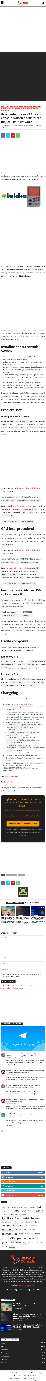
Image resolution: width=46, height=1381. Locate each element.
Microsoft (29, 106)
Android (31, 1207)
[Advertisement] (23, 29)
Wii (40, 1243)
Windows (5, 110)
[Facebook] (3, 135)
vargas (18, 1242)
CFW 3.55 (30, 1211)
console (39, 1211)
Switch (12, 1242)
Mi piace (40, 1172)
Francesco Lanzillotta (12, 1054)
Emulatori (8, 103)
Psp (25, 1238)
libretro (14, 875)
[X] (8, 135)
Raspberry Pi (33, 108)
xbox (12, 1246)
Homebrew (14, 106)
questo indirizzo (14, 336)
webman (33, 1243)
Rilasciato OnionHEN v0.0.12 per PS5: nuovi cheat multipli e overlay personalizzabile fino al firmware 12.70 (22, 921)
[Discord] (8, 1290)
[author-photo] (23, 892)
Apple (39, 1207)
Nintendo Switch (21, 108)
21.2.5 (29, 753)
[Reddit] (21, 1290)
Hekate (27, 362)
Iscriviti (40, 1195)
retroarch (21, 875)
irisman (22, 1222)
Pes (34, 1229)
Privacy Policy (22, 1375)
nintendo (8, 1229)
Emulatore (23, 1214)
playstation (9, 1233)
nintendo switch (21, 1229)
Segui (41, 1177)
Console (26, 1373)
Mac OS (22, 106)
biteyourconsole (7, 1211)
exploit (26, 1218)
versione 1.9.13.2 (30, 704)
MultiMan (33, 1225)
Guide (11, 1373)
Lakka (8, 875)
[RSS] (25, 1290)
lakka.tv (10, 782)
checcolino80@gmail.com (27, 1286)
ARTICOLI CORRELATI (14, 903)
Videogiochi (5, 1356)
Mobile (33, 1373)
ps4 (19, 1238)
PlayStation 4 (36, 1233)
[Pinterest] (13, 135)
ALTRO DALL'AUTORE (32, 903)
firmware (37, 1218)
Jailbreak (29, 1222)
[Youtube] (38, 1290)
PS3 (12, 1238)
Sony (4, 1242)
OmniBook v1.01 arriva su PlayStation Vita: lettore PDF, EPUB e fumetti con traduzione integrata (38, 920)
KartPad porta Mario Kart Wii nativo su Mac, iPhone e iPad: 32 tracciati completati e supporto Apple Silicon (8, 920)
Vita (25, 1242)
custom (5, 1214)
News (3, 108)
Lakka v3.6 (14, 776)
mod (25, 1226)
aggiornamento (15, 1207)
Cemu (16, 1211)
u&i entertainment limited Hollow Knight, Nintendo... (23, 810)
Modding (38, 106)
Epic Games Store (11, 1218)
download (14, 1214)
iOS (16, 1222)
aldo (25, 1207)
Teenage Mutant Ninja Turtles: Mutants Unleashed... (23, 816)
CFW (24, 1211)
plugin (4, 1238)
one (29, 1229)
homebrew (7, 1222)
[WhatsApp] (18, 135)
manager (6, 1226)
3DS (3, 1207)
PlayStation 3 (24, 1234)
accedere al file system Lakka (19, 506)
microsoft (17, 1226)
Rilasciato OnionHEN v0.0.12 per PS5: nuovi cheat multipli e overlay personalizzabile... (27, 1316)
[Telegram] (30, 1290)
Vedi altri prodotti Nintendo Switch (23, 823)
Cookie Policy (32, 1375)
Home (2, 103)
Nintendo (10, 108)
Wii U (4, 1247)
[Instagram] (16, 1290)
